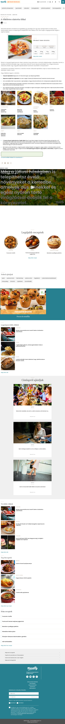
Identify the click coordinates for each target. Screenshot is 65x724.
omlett (18, 107)
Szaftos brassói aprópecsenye (24, 563)
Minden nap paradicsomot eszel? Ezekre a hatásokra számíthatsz (29, 331)
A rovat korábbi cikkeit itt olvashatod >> (12, 157)
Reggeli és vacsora (6, 14)
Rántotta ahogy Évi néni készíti (20, 111)
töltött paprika (19, 575)
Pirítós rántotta (35, 111)
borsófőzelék (28, 281)
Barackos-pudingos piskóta (54, 253)
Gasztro (18, 521)
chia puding (5, 281)
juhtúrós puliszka (45, 8)
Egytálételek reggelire (36, 107)
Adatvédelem (33, 683)
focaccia (11, 250)
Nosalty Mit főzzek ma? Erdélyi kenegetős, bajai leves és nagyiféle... (30, 524)
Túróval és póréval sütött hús (3, 111)
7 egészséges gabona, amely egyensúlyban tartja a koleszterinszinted (29, 345)
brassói (17, 560)
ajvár (3, 278)
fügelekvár (37, 278)
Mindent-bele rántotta (41, 40)
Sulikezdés (18, 327)
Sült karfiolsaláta (7, 641)
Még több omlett (37, 56)
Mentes (32, 407)
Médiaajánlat (32, 688)
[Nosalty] (3, 2)
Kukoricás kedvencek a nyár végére (14, 657)
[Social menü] (50, 2)
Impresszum (32, 686)
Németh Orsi (32, 416)
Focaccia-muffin (11, 253)
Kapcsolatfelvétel (32, 685)
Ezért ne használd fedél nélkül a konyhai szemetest (32, 486)
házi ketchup (19, 278)
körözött (12, 281)
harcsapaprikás (57, 8)
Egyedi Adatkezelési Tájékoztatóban (25, 713)
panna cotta (28, 278)
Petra (5, 23)
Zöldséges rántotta (36, 134)
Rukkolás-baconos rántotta (3, 134)
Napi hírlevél (13, 702)
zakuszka (26, 8)
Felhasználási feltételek (32, 681)
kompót (32, 250)
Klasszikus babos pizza (8, 631)
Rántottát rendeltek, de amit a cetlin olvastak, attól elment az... (32, 411)
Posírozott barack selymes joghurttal (32, 253)
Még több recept (32, 258)
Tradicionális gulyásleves (22, 592)
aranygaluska (35, 8)
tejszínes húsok (4, 107)
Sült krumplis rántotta (20, 134)
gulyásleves (18, 589)
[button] (32, 187)
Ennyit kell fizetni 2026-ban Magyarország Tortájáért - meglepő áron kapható (30, 539)
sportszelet (18, 8)
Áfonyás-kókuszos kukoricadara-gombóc (14, 636)
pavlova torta (10, 278)
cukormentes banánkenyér (49, 278)
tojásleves (20, 281)
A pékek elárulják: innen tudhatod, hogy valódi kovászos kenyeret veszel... (30, 360)
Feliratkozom (34, 697)
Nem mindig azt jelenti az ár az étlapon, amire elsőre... (32, 449)
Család (17, 342)
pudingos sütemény (54, 250)
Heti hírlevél (21, 702)
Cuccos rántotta (52, 110)
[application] (32, 187)
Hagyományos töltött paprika (23, 578)
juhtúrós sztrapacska (7, 8)
